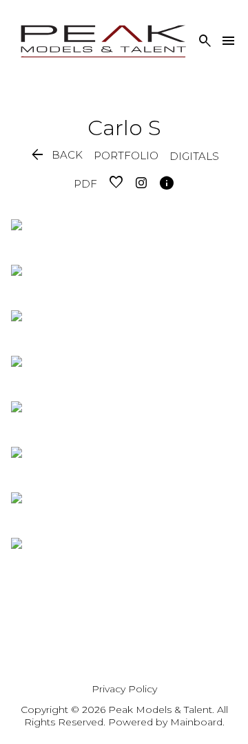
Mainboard (196, 722)
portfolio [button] (126, 155)
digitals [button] (194, 156)
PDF (85, 184)
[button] (56, 155)
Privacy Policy (124, 689)
